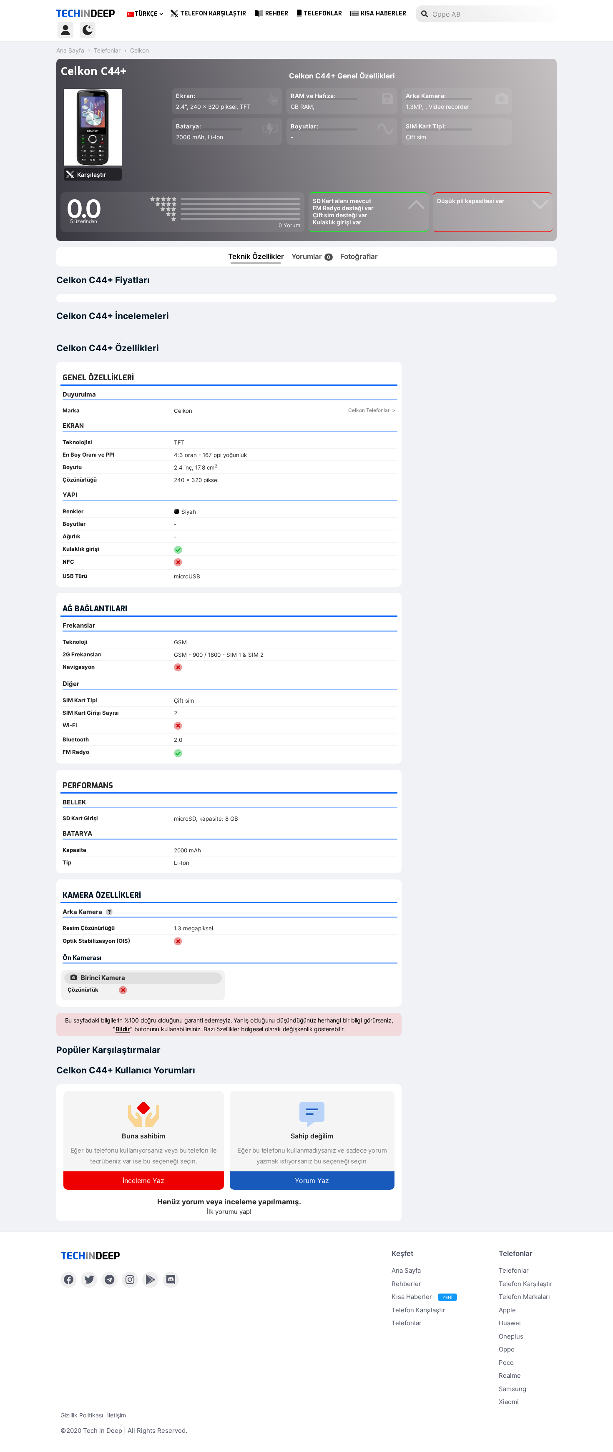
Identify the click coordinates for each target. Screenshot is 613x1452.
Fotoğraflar (359, 256)
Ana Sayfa (406, 1270)
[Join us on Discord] (171, 1280)
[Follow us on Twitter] (89, 1280)
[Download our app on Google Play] (150, 1280)
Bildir (123, 1028)
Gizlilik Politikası (81, 1415)
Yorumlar (310, 256)
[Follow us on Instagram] (130, 1280)
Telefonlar (323, 14)
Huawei (510, 1323)
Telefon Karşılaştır (213, 14)
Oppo (507, 1349)
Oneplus (511, 1336)
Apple (507, 1310)
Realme (510, 1375)
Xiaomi (509, 1402)
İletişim (116, 1415)
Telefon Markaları (524, 1297)
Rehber (276, 14)
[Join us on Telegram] (109, 1280)
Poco (506, 1363)
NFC (68, 561)
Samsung (512, 1389)
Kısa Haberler (383, 14)
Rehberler (406, 1284)
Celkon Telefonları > (371, 410)
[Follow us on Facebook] (68, 1280)
